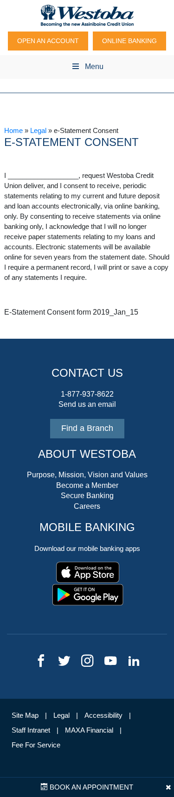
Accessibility (103, 715)
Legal (38, 130)
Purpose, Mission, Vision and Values (87, 475)
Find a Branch (87, 428)
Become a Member (87, 485)
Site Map (25, 715)
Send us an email (87, 404)
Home (13, 130)
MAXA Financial (89, 730)
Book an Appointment (90, 787)
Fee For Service (36, 745)
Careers (87, 506)
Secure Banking (87, 496)
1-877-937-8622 (87, 394)
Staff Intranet (31, 730)
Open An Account (48, 40)
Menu (94, 66)
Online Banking (129, 40)
